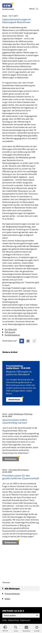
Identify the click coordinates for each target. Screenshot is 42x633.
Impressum (25, 620)
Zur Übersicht (11, 329)
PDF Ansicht (10, 332)
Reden (7, 598)
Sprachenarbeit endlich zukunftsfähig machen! (14, 421)
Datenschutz (13, 620)
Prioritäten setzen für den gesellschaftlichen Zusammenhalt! (20, 477)
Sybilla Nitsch (12, 368)
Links (4, 620)
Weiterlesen (14, 399)
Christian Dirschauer (19, 470)
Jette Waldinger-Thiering (20, 414)
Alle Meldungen (12, 588)
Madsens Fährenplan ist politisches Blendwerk (19, 373)
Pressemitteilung (12, 593)
